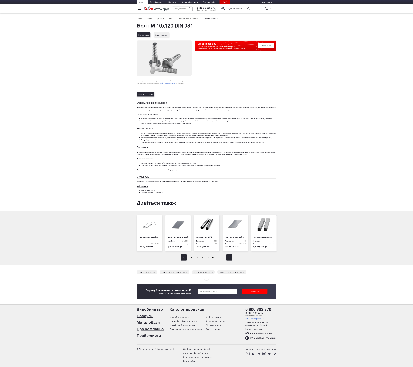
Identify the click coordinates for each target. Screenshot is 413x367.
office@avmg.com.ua (254, 319)
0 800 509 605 (254, 313)
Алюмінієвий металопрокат (183, 325)
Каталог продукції (187, 309)
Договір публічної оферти (196, 353)
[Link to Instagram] (253, 353)
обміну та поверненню (167, 83)
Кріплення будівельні (216, 321)
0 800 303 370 (206, 8)
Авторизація (256, 9)
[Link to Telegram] (258, 353)
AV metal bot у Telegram (263, 338)
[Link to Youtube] (269, 353)
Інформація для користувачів (197, 357)
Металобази (148, 322)
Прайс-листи (149, 335)
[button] (184, 257)
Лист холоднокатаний (149, 237)
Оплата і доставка (190, 2)
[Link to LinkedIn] (264, 353)
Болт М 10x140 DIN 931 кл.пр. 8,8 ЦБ (174, 272)
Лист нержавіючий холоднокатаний (206, 237)
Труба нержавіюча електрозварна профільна (235, 237)
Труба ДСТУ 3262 (175, 237)
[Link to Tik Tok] (274, 353)
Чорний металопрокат (180, 317)
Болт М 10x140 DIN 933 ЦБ (203, 272)
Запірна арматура (214, 317)
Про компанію (150, 328)
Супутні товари (213, 329)
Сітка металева (213, 325)
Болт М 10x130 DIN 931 (147, 272)
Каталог (142, 2)
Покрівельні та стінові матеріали (186, 329)
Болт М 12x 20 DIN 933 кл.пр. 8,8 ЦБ (232, 272)
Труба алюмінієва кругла (263, 237)
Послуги (172, 2)
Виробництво (156, 2)
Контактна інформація (254, 329)
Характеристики (161, 35)
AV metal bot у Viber (261, 333)
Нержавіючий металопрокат (183, 321)
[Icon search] (190, 9)
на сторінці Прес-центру (255, 142)
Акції (225, 2)
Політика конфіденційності (196, 349)
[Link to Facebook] (248, 353)
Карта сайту (189, 361)
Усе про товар (143, 35)
